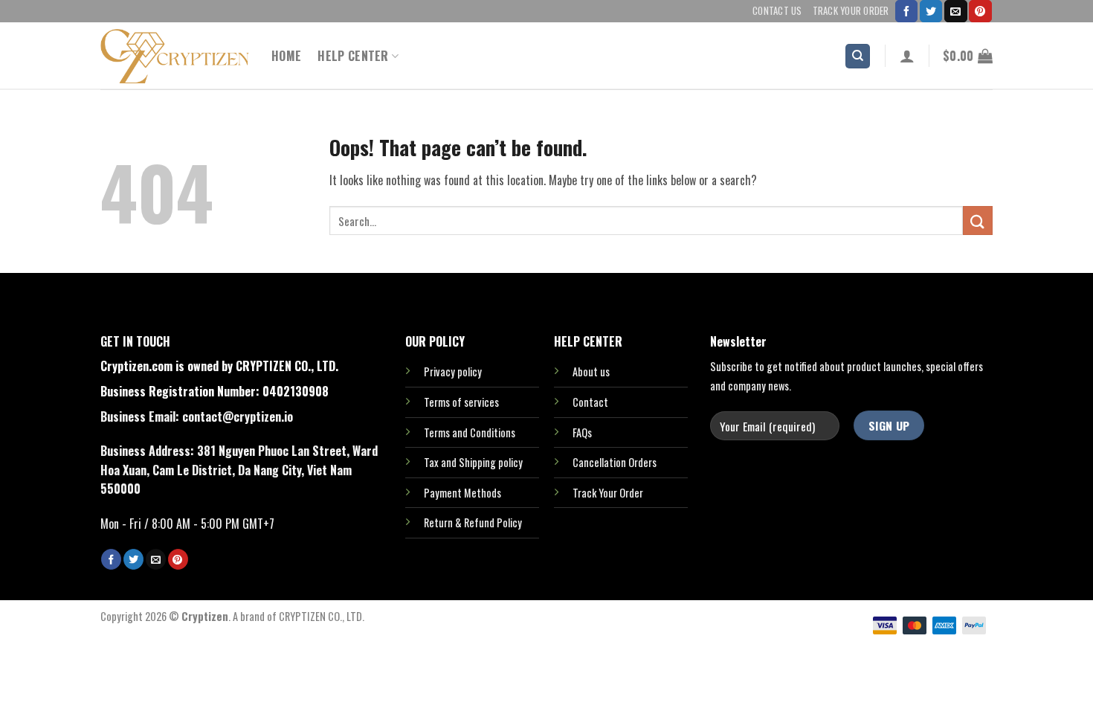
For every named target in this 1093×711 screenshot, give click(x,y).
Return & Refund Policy (473, 522)
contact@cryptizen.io (237, 416)
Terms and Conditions (469, 432)
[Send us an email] (955, 11)
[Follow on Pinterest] (980, 11)
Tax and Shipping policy (473, 462)
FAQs (582, 432)
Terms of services (461, 402)
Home (286, 56)
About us (591, 371)
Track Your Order (851, 11)
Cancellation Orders (615, 462)
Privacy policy (453, 371)
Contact (590, 402)
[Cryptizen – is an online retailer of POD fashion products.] (174, 56)
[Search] (857, 56)
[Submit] (978, 220)
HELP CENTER (353, 56)
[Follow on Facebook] (906, 11)
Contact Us (777, 11)
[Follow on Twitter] (931, 11)
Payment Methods (462, 493)
